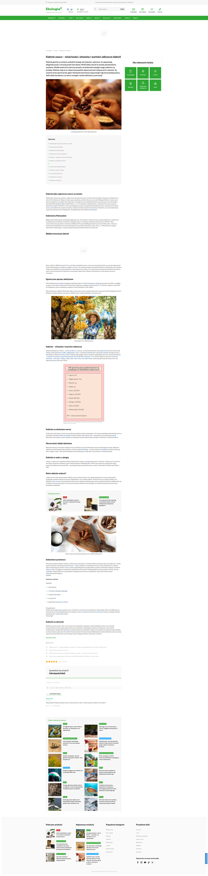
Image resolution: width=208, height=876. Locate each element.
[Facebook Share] (108, 672)
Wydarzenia (109, 852)
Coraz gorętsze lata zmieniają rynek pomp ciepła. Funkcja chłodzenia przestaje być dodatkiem (107, 502)
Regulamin (139, 842)
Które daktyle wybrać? (56, 173)
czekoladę (49, 571)
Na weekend (80, 12)
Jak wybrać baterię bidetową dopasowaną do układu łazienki (63, 858)
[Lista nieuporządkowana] (59, 688)
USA (47, 467)
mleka (52, 591)
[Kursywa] (50, 688)
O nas (137, 833)
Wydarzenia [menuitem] (106, 18)
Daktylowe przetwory (56, 177)
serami (67, 567)
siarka (79, 358)
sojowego (64, 591)
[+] (70, 687)
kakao (59, 594)
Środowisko (109, 842)
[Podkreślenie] (52, 688)
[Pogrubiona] (47, 688)
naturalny (63, 632)
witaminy (118, 354)
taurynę (90, 435)
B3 (77, 356)
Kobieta (108, 836)
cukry (77, 352)
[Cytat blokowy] (61, 688)
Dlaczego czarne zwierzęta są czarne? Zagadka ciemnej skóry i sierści (108, 728)
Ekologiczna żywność (64, 50)
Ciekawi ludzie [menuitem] (117, 18)
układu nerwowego (64, 435)
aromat (58, 481)
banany (54, 360)
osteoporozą (104, 449)
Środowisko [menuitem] (61, 18)
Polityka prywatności (142, 836)
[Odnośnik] (66, 688)
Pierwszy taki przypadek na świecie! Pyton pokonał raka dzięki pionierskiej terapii (107, 772)
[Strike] (54, 688)
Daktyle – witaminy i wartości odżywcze (61, 157)
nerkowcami (86, 612)
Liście (52, 208)
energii (48, 352)
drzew (84, 198)
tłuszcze (59, 352)
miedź (68, 358)
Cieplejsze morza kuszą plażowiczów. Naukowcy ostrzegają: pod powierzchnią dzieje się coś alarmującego (107, 787)
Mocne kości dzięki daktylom (58, 166)
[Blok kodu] (63, 688)
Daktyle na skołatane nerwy (57, 160)
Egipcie (64, 204)
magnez (63, 358)
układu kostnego (83, 449)
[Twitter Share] (112, 672)
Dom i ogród (109, 833)
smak (53, 481)
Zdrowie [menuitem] (97, 18)
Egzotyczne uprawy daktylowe (58, 154)
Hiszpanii (94, 210)
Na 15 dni (86, 12)
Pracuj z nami (139, 839)
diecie (116, 437)
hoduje (97, 283)
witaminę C (87, 356)
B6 (79, 356)
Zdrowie (108, 839)
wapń (86, 358)
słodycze (48, 569)
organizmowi (103, 351)
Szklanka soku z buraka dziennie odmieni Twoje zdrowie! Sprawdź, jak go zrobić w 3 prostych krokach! (109, 743)
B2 (75, 356)
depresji (113, 435)
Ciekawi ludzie (110, 848)
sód (83, 358)
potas (71, 358)
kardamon (59, 602)
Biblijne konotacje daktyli (57, 150)
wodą (59, 610)
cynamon (65, 602)
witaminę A (50, 356)
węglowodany (71, 352)
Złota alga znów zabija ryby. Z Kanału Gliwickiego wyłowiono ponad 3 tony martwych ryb (72, 801)
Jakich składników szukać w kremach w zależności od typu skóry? (71, 501)
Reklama (138, 845)
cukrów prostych (70, 351)
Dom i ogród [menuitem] (79, 18)
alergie (88, 461)
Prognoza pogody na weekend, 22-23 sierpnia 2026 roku (73, 771)
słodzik (68, 632)
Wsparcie (138, 852)
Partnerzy (139, 848)
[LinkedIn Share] (116, 672)
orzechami (99, 612)
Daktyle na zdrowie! (55, 180)
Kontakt (138, 829)
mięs (97, 565)
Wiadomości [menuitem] (51, 18)
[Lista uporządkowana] (57, 688)
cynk (54, 358)
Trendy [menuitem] (70, 18)
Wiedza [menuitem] (127, 18)
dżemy (77, 565)
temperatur (91, 283)
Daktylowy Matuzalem (56, 147)
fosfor (58, 358)
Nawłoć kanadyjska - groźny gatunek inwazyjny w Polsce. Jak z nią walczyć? (73, 757)
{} (67, 687)
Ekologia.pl (49, 50)
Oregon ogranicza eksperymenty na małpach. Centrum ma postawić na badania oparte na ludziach (73, 786)
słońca (79, 283)
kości (110, 447)
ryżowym (58, 614)
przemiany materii (64, 354)
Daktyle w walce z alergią (57, 170)
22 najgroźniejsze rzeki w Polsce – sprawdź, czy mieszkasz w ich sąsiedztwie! (73, 728)
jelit (47, 354)
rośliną (61, 283)
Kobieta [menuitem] (88, 18)
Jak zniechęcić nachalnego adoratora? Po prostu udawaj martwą (71, 743)
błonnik (90, 352)
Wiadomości (109, 829)
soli (55, 598)
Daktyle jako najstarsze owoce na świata (61, 143)
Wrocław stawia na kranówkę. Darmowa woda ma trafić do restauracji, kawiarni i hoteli (108, 801)
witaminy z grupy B (59, 356)
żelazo (90, 358)
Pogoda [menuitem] (135, 18)
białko (64, 352)
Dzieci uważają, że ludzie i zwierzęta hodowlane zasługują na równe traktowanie (109, 757)
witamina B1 (70, 356)
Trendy (55, 50)
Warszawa (70, 12)
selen (75, 358)
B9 (82, 356)
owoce (48, 208)
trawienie (105, 352)
